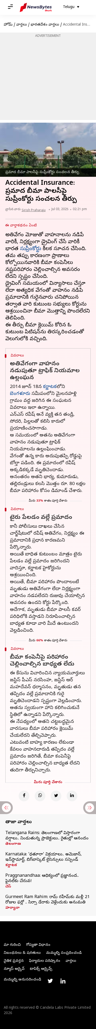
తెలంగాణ (13, 844)
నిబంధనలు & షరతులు (22, 953)
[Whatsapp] (40, 796)
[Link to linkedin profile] (63, 981)
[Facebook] (24, 796)
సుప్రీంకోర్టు (30, 249)
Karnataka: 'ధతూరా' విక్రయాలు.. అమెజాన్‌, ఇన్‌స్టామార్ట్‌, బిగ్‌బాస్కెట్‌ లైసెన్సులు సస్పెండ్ (43, 857)
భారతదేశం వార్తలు (45, 24)
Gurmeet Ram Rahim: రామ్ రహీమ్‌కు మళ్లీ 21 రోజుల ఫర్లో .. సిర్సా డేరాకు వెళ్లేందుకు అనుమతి (47, 900)
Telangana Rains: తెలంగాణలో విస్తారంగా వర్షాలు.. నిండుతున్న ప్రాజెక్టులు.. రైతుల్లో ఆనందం (47, 836)
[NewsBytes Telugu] (36, 7)
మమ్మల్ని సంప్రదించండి (64, 953)
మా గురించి (12, 945)
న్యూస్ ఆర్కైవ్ (14, 969)
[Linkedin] (72, 796)
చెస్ (8, 886)
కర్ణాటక (50, 387)
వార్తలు (21, 24)
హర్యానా (12, 908)
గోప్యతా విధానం (38, 945)
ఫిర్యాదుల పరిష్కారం (44, 961)
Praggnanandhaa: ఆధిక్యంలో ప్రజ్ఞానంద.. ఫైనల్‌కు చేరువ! (42, 878)
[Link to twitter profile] (50, 981)
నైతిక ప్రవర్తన (14, 961)
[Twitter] (56, 796)
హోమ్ (8, 24)
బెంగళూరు (20, 394)
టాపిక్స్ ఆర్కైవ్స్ (41, 969)
